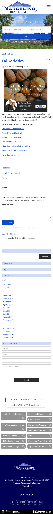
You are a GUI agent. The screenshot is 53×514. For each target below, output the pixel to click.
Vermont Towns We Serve (26, 405)
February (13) (8, 299)
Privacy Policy (28, 228)
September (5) (8, 320)
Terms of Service (36, 228)
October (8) (7, 331)
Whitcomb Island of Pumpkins (14, 150)
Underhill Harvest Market (13, 128)
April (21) (6, 305)
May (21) (6, 308)
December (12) (8, 338)
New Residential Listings (12, 414)
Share (48, 60)
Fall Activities (13, 61)
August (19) (7, 317)
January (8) (7, 295)
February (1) (7, 284)
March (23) (7, 302)
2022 (4, 291)
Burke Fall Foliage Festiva (12, 137)
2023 (4, 280)
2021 (4, 324)
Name (4, 178)
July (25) (6, 314)
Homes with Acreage (37, 425)
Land (30, 435)
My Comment (8, 204)
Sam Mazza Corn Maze (12, 141)
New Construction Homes (13, 425)
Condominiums (34, 419)
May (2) (6, 287)
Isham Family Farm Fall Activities (16, 146)
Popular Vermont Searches (26, 399)
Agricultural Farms (36, 446)
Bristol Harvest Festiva (11, 133)
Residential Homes (36, 414)
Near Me (37, 42)
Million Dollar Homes (11, 441)
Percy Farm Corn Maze (11, 155)
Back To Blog (7, 54)
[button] (26, 36)
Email (4, 187)
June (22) (6, 311)
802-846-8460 (27, 477)
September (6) (8, 328)
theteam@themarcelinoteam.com (27, 483)
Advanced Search (19, 42)
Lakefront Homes (9, 435)
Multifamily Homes (36, 430)
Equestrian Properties (37, 441)
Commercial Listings (10, 446)
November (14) (8, 334)
